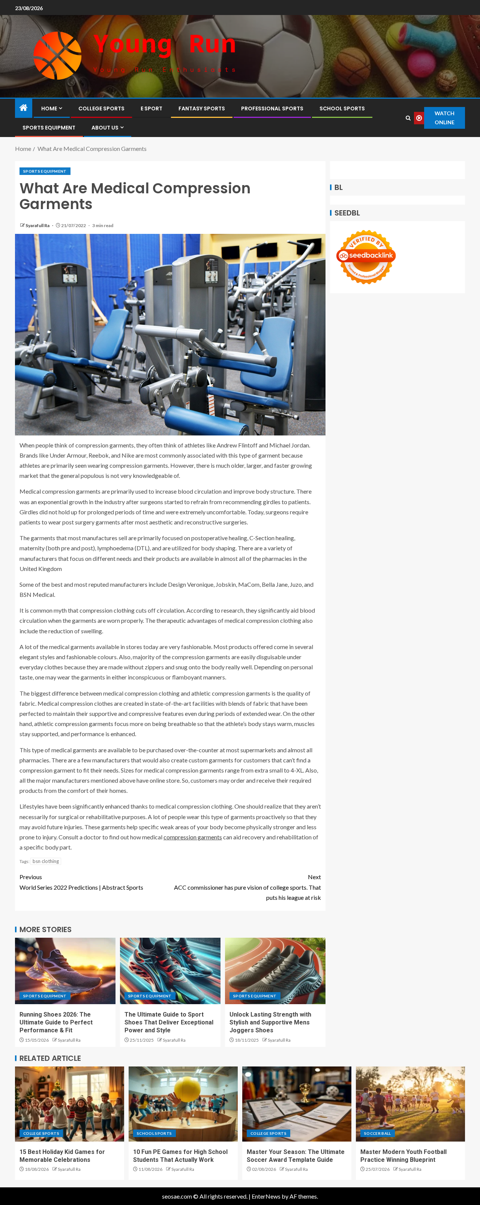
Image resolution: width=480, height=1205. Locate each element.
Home (49, 108)
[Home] (24, 107)
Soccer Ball (377, 1133)
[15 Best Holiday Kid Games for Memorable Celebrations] (69, 1104)
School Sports (342, 108)
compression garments (193, 836)
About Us (105, 127)
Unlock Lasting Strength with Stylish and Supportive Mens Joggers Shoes (270, 1022)
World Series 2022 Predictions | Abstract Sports (81, 881)
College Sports (101, 108)
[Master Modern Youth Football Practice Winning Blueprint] (410, 1104)
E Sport (151, 108)
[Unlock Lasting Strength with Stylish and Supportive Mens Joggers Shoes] (275, 971)
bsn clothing (46, 861)
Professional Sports (272, 108)
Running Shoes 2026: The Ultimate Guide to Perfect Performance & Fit (56, 1022)
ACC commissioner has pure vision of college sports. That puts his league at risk (247, 887)
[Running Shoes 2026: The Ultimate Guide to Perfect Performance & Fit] (65, 971)
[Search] (408, 118)
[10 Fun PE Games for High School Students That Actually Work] (183, 1104)
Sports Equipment (48, 127)
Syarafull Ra (38, 225)
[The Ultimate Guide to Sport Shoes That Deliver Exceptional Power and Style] (170, 971)
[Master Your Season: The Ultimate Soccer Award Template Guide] (296, 1104)
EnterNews (266, 1196)
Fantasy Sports (201, 108)
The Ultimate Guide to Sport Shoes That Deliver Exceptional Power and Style (168, 1022)
